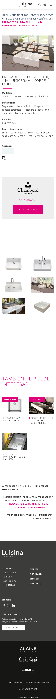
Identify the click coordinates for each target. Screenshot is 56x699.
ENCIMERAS (9, 585)
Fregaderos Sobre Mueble (20, 18)
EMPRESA (35, 579)
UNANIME (34, 698)
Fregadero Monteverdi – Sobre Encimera (14, 457)
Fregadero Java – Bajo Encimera (12, 419)
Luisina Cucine (11, 15)
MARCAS (34, 569)
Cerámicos (45, 18)
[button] (39, 4)
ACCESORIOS (10, 581)
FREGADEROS (10, 573)
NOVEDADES (36, 574)
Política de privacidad (15, 682)
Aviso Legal (45, 682)
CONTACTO (35, 584)
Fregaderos (45, 15)
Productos (29, 15)
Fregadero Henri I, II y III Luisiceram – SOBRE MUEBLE (42, 420)
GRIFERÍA (8, 577)
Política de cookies (32, 682)
